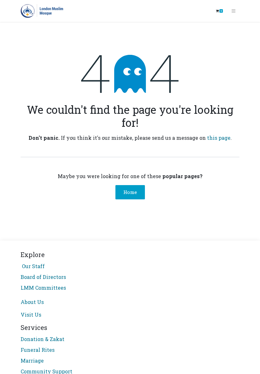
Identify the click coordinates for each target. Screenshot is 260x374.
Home (130, 192)
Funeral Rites (38, 349)
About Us (32, 302)
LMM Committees (43, 287)
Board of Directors (43, 277)
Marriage (32, 360)
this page (219, 137)
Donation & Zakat (42, 339)
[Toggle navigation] (233, 11)
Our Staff (33, 266)
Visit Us (31, 314)
